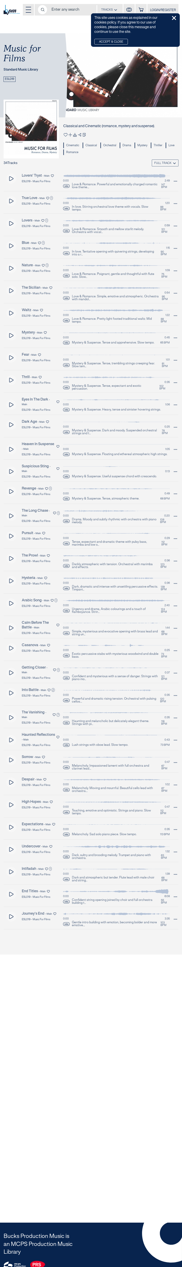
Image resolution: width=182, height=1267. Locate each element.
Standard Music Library (21, 69)
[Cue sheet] (84, 134)
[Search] (42, 9)
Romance (72, 152)
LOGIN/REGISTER (163, 10)
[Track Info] (66, 186)
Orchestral (109, 145)
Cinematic (72, 145)
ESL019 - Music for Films (36, 181)
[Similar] (129, 10)
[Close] (174, 18)
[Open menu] (28, 10)
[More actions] (175, 181)
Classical (91, 145)
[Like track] (65, 134)
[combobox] (109, 9)
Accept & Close (111, 42)
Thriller (158, 145)
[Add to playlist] (70, 134)
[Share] (79, 134)
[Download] (75, 134)
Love (171, 145)
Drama (127, 145)
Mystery (142, 145)
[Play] (11, 179)
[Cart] (141, 10)
